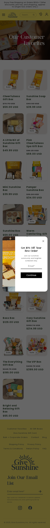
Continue (31, 275)
